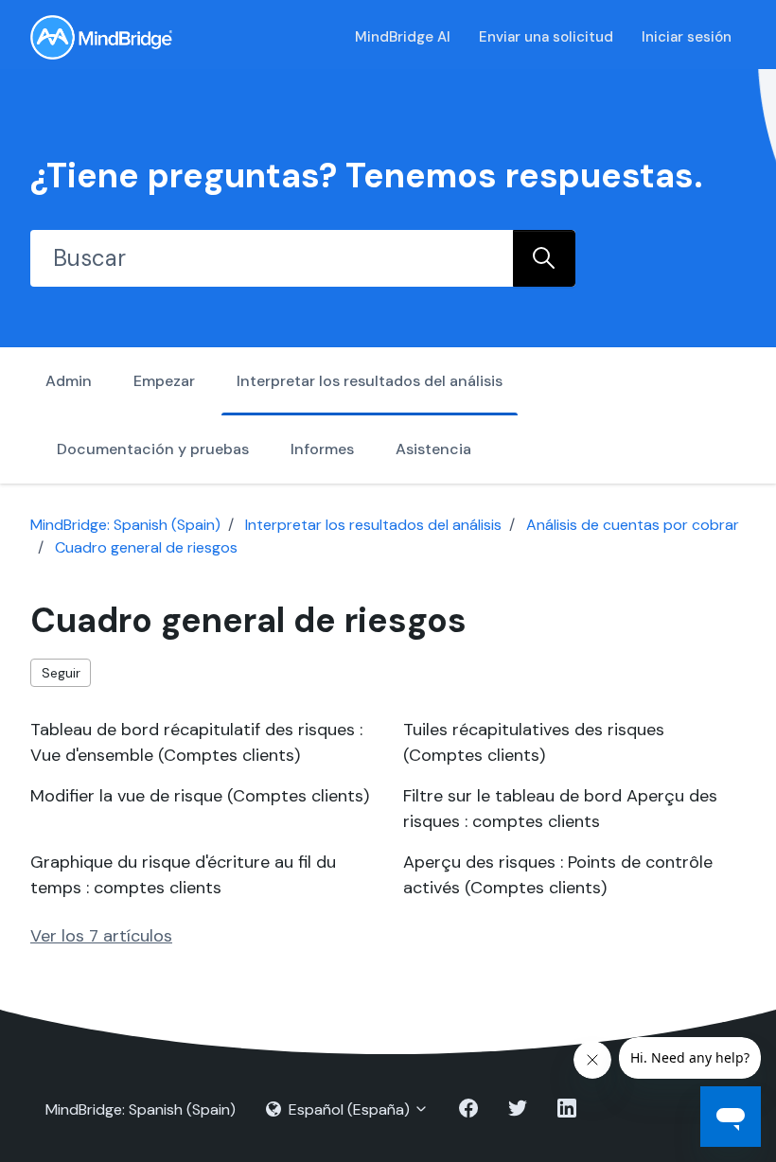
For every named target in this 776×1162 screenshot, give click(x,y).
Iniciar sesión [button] (687, 36)
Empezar (164, 381)
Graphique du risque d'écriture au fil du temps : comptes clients (183, 875)
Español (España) (349, 1109)
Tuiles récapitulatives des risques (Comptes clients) (533, 742)
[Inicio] (101, 37)
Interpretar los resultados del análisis (370, 381)
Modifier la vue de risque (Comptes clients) (199, 795)
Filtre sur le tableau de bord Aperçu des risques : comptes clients (560, 808)
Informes (322, 449)
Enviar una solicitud (546, 36)
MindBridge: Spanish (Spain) (125, 525)
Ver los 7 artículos (101, 935)
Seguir (61, 672)
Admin (68, 381)
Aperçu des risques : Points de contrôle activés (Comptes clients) (558, 875)
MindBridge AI (402, 36)
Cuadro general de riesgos (146, 547)
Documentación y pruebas (153, 449)
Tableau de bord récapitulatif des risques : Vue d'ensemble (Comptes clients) (196, 742)
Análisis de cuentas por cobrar (632, 525)
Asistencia (433, 449)
